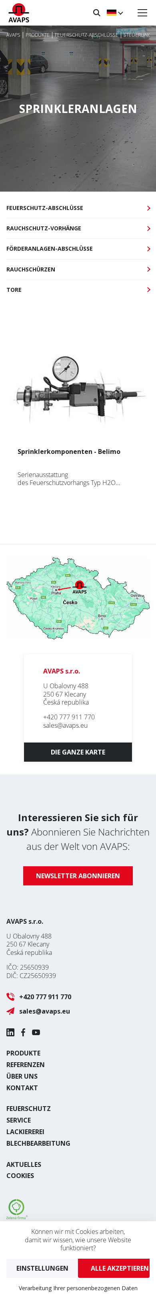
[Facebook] (23, 1032)
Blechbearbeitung (38, 1143)
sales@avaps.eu (65, 725)
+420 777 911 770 (69, 717)
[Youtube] (36, 1032)
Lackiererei (25, 1131)
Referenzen (25, 1064)
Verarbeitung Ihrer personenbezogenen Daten (78, 1288)
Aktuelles (23, 1164)
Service (18, 1120)
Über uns (22, 1076)
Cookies (20, 1175)
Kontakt (22, 1087)
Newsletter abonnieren (78, 875)
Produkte (23, 1053)
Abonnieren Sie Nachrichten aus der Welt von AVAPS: (78, 832)
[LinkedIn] (10, 1032)
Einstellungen (42, 1268)
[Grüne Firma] (17, 1216)
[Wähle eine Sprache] (115, 13)
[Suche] (97, 13)
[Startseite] (18, 12)
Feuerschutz (28, 1108)
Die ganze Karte (78, 752)
